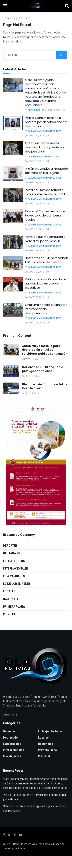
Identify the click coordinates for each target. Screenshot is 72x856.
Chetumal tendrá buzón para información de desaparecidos (46, 309)
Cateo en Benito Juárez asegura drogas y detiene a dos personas (45, 147)
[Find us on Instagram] (15, 835)
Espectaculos (14, 561)
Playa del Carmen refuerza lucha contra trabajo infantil (45, 192)
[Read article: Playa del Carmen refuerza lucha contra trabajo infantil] (13, 195)
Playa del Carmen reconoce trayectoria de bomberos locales (45, 215)
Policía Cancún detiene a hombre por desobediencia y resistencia (46, 122)
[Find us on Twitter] (9, 835)
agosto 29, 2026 (35, 135)
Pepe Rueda (34, 110)
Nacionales (11, 599)
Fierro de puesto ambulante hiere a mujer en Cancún (45, 239)
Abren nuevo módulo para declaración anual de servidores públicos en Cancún (44, 350)
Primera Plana (14, 607)
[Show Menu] (5, 6)
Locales (9, 591)
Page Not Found (21, 18)
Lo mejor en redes (17, 584)
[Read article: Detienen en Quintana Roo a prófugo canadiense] (11, 371)
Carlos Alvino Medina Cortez (44, 131)
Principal (10, 614)
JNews (15, 844)
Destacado (11, 553)
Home (6, 18)
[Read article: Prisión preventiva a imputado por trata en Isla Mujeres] (13, 173)
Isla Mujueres (14, 576)
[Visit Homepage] (36, 6)
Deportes (10, 546)
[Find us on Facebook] (4, 835)
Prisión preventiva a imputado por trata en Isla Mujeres (46, 170)
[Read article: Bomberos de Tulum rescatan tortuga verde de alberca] (13, 263)
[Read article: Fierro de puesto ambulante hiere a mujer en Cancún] (13, 242)
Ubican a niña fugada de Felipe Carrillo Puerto (44, 386)
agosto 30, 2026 (52, 110)
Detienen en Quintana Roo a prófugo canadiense (42, 369)
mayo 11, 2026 (31, 359)
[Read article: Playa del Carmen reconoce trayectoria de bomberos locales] (13, 216)
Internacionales (16, 569)
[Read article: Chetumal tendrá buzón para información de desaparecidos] (13, 310)
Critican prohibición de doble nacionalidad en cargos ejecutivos (45, 283)
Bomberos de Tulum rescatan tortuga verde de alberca (46, 260)
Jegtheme (19, 848)
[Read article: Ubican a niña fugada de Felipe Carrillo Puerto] (11, 388)
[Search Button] (67, 6)
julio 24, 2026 (31, 393)
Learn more (10, 714)
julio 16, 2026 (31, 376)
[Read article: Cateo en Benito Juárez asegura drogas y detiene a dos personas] (13, 148)
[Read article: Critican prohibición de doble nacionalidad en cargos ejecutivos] (13, 284)
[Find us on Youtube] (20, 835)
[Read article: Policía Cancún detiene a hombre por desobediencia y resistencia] (13, 123)
